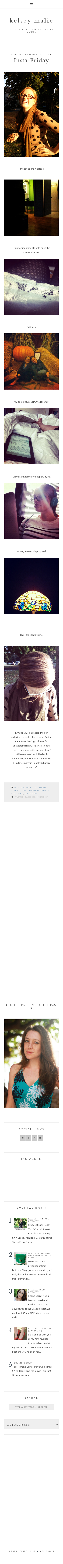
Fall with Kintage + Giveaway (39, 1220)
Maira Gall (47, 1551)
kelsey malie (32, 20)
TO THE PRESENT (21, 1005)
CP (22, 787)
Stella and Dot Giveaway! (37, 1291)
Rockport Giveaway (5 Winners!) (39, 1329)
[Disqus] (31, 854)
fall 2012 (32, 787)
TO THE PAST (47, 1005)
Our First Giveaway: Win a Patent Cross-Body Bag (40, 1255)
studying (17, 794)
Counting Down (23, 1363)
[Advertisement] (31, 1498)
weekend (31, 794)
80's (17, 787)
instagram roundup (36, 790)
